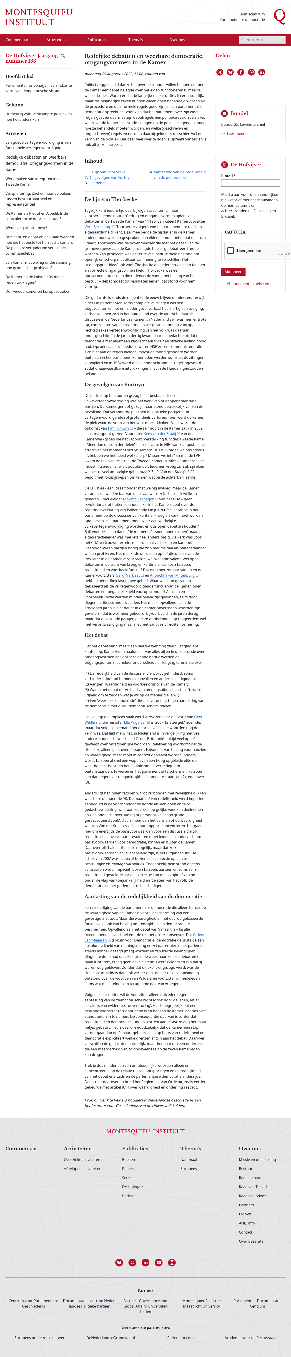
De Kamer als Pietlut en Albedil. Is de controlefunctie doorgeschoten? (36, 216)
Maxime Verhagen (138, 499)
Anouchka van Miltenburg (172, 575)
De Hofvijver (132, 1187)
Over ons (250, 1149)
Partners (246, 1205)
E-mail (227, 175)
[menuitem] (20, 40)
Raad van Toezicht (254, 1187)
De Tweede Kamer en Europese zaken (37, 291)
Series (127, 1178)
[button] (119, 1262)
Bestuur (246, 1169)
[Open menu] (78, 40)
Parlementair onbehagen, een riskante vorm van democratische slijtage (38, 88)
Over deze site (251, 1241)
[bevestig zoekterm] (242, 40)
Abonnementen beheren (248, 284)
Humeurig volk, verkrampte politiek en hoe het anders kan (38, 116)
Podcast (129, 1196)
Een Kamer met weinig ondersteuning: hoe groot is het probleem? (38, 265)
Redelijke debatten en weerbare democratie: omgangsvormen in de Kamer (39, 163)
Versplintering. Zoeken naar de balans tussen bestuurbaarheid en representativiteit (38, 199)
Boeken (128, 1160)
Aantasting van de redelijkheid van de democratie (180, 175)
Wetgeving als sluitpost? (26, 228)
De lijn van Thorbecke (107, 172)
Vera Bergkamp (98, 227)
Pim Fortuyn (118, 428)
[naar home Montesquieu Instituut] (39, 17)
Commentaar (21, 1149)
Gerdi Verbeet (128, 575)
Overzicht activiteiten (82, 1160)
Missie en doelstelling (257, 1160)
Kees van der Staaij (160, 434)
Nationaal (189, 1160)
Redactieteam (251, 1178)
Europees (189, 1169)
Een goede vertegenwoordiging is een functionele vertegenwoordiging (38, 145)
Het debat (97, 183)
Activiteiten (78, 1149)
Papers (128, 1169)
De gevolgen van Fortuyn (110, 177)
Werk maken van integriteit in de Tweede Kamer (33, 181)
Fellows (245, 1214)
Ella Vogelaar (135, 722)
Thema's (191, 1149)
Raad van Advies (253, 1196)
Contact (245, 1232)
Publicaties (135, 1149)
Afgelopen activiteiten (82, 1169)
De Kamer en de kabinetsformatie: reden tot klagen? (35, 279)
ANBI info (247, 1223)
